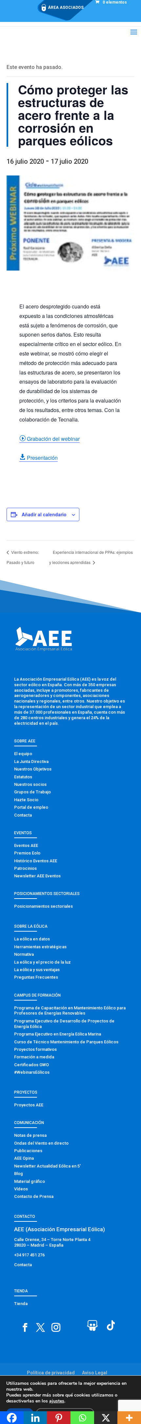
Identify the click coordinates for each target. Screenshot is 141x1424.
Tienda (21, 1303)
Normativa (24, 954)
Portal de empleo (31, 807)
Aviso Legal (94, 1372)
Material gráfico (29, 1181)
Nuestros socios (30, 784)
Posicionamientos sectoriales (43, 906)
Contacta (23, 815)
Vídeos (21, 1188)
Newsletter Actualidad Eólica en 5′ (47, 1166)
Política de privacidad (51, 1372)
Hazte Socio (26, 799)
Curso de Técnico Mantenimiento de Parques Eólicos (66, 1041)
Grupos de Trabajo (32, 791)
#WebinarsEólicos (32, 1072)
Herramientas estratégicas (40, 946)
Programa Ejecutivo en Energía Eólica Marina (57, 1034)
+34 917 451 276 (29, 1254)
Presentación (38, 457)
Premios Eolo (27, 853)
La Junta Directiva (31, 761)
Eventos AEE (26, 845)
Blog (18, 1173)
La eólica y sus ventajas (37, 969)
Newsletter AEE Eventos (37, 875)
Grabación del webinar (49, 438)
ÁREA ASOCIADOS (66, 7)
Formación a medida (34, 1056)
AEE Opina (24, 1158)
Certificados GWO (31, 1064)
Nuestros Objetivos (32, 769)
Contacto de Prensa (33, 1196)
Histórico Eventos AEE (35, 860)
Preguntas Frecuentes (36, 977)
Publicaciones (28, 1150)
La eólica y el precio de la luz (42, 962)
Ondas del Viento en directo (41, 1143)
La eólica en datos (32, 938)
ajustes (56, 1401)
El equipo (23, 753)
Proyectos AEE (28, 1104)
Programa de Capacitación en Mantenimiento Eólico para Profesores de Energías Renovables (70, 1010)
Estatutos (23, 776)
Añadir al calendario (44, 514)
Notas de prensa (30, 1135)
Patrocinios (25, 868)
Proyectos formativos (35, 1049)
